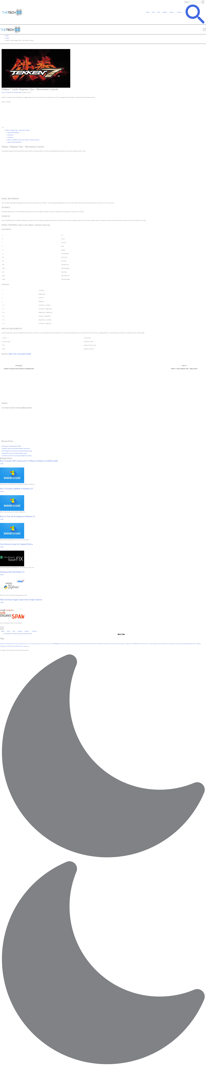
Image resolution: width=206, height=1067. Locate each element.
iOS (63, 643)
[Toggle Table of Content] (3, 128)
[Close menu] (2, 628)
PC (119, 643)
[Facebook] (122, 634)
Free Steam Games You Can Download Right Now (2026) (16, 455)
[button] (174, 12)
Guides (171, 12)
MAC (68, 643)
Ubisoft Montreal (178, 643)
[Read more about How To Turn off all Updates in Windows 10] (12, 530)
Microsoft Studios (90, 643)
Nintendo (100, 643)
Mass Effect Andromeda (75, 643)
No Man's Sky (115, 643)
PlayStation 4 (123, 643)
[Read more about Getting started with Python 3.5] (12, 586)
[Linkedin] (119, 634)
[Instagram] (121, 634)
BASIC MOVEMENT (13, 132)
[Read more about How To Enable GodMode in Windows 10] (12, 503)
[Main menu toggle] (204, 29)
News (153, 12)
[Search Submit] (203, 2)
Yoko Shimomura (25, 646)
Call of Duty (31, 643)
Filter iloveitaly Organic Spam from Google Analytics (21, 600)
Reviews (179, 12)
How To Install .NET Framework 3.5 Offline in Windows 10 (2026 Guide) (29, 461)
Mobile (96, 643)
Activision (2, 643)
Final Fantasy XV (48, 643)
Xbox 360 (12, 646)
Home (147, 12)
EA (43, 643)
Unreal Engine (185, 643)
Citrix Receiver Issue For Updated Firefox (16, 544)
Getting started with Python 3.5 (12, 572)
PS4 (136, 643)
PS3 (133, 643)
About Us (6, 633)
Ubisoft (172, 643)
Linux (65, 643)
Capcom (36, 643)
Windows (194, 643)
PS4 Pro (138, 643)
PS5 (142, 643)
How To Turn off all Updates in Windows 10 (17, 516)
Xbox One (18, 646)
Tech (158, 12)
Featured (164, 12)
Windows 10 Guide (5, 646)
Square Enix (155, 643)
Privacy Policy (12, 633)
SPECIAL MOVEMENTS (14, 142)
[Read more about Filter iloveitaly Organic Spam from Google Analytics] (12, 613)
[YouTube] (123, 634)
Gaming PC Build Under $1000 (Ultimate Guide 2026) (16, 448)
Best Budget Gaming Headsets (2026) (11, 446)
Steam (160, 643)
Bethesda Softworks (24, 643)
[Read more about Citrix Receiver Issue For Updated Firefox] (12, 558)
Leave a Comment (6, 92)
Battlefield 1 (12, 643)
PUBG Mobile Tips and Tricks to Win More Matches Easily (17, 451)
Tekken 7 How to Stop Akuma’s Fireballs (20, 354)
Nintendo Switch (107, 643)
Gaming (55, 643)
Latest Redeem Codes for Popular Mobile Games (14, 453)
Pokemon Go (129, 643)
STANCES (10, 137)
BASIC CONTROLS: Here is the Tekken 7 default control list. (23, 140)
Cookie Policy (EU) (27, 633)
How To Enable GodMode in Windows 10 (16, 489)
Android (7, 643)
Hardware (60, 643)
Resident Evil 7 (146, 643)
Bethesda (17, 643)
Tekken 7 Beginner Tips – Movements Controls (17, 130)
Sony (151, 643)
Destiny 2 (40, 643)
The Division (167, 643)
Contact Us (19, 633)
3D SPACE (10, 135)
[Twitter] (118, 634)
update (190, 643)
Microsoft (83, 643)
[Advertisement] (101, 115)
